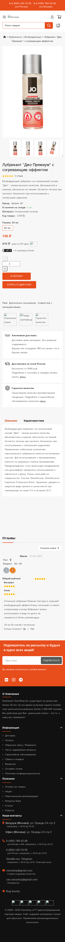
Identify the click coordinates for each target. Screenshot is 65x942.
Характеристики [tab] (34, 420)
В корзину (16, 276)
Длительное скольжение (22, 303)
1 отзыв (19, 176)
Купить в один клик (19, 284)
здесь (23, 377)
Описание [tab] (11, 420)
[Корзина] (59, 16)
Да (24, 629)
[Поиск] (49, 25)
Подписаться (51, 660)
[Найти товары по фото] (58, 25)
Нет (32, 629)
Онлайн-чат (13, 859)
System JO (17, 203)
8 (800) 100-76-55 (21, 3)
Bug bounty (13, 891)
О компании (10, 693)
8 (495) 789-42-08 (46, 3)
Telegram (26, 859)
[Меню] (4, 16)
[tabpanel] (32, 460)
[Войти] (52, 16)
